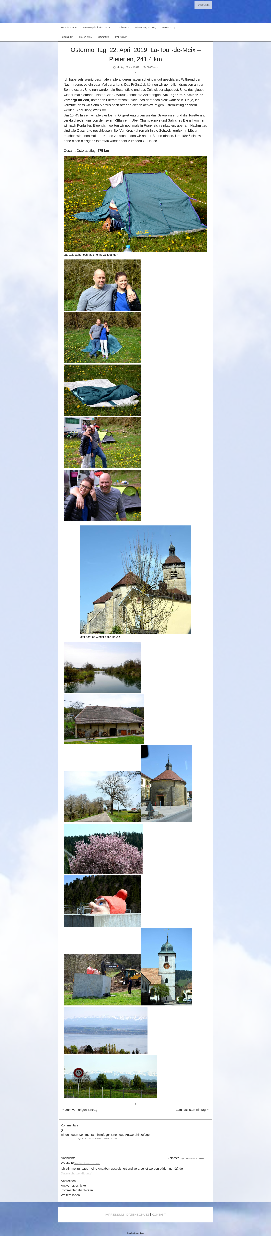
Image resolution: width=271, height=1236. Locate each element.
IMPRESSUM (114, 1214)
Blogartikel (104, 36)
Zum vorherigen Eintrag (81, 1109)
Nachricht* (68, 1158)
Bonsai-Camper (69, 27)
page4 (137, 1233)
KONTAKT (159, 1214)
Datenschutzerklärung (76, 1173)
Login (142, 1233)
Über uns (124, 27)
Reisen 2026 (85, 36)
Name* (174, 1158)
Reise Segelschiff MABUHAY (98, 27)
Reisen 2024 (168, 27)
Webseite (67, 1162)
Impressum (121, 36)
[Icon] (199, 32)
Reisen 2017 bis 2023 (145, 27)
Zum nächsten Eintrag (191, 1109)
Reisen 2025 (67, 36)
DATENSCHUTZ (137, 1214)
